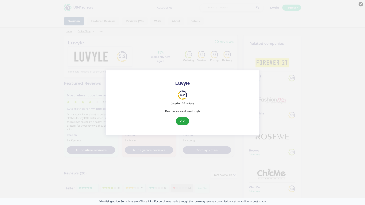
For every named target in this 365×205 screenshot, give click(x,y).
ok (182, 121)
